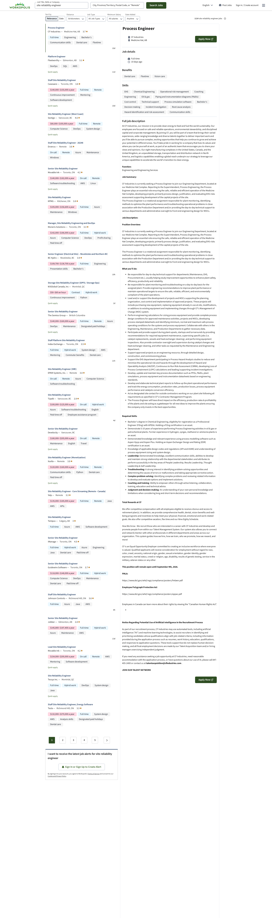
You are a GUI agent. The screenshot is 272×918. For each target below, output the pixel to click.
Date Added (130, 14)
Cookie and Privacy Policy (57, 776)
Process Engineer (56, 27)
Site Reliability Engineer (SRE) (62, 369)
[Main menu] (263, 5)
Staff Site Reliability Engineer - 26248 (65, 143)
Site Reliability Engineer (59, 197)
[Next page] (107, 740)
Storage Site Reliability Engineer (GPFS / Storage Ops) (73, 283)
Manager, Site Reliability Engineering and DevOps (71, 223)
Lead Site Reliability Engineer (62, 647)
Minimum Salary (114, 14)
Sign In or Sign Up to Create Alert (83, 767)
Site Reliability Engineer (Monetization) (67, 457)
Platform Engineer (56, 56)
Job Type (91, 14)
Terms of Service (93, 774)
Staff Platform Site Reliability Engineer (66, 340)
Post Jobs (227, 5)
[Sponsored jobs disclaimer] (225, 18)
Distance (70, 14)
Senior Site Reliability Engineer (63, 168)
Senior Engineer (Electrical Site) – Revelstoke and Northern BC (78, 254)
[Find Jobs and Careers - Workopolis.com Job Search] (20, 5)
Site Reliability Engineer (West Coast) (65, 114)
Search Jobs (156, 5)
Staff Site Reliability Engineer (62, 80)
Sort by (48, 14)
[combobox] (61, 5)
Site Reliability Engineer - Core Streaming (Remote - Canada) (77, 491)
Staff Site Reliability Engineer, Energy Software (70, 704)
